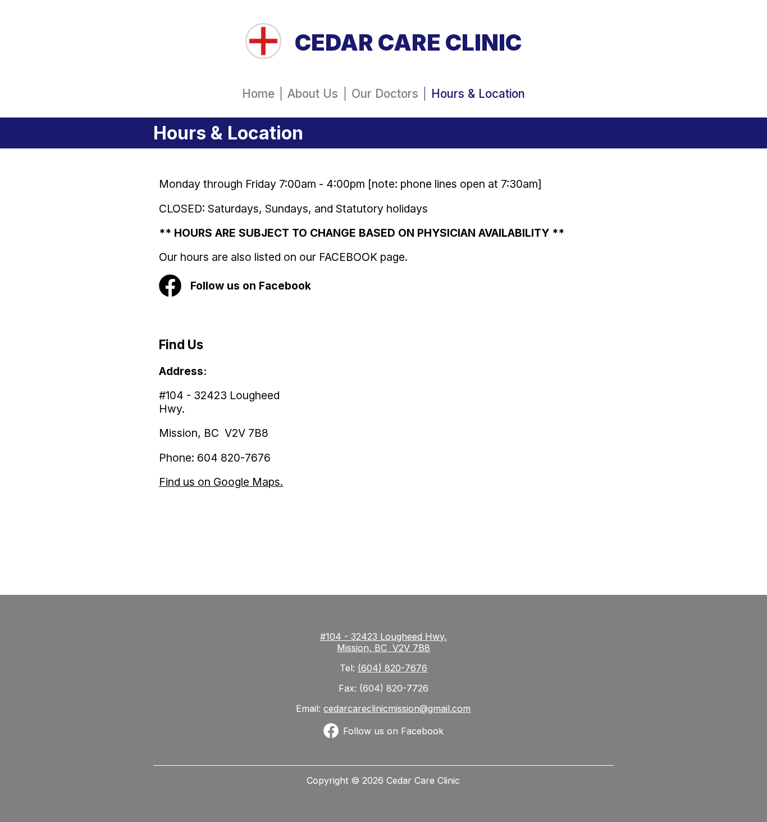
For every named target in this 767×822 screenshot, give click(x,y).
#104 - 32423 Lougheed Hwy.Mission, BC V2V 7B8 (383, 642)
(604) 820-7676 (392, 668)
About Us (312, 94)
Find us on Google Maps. (221, 482)
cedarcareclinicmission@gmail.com (397, 708)
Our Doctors (384, 94)
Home (258, 94)
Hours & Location (478, 94)
